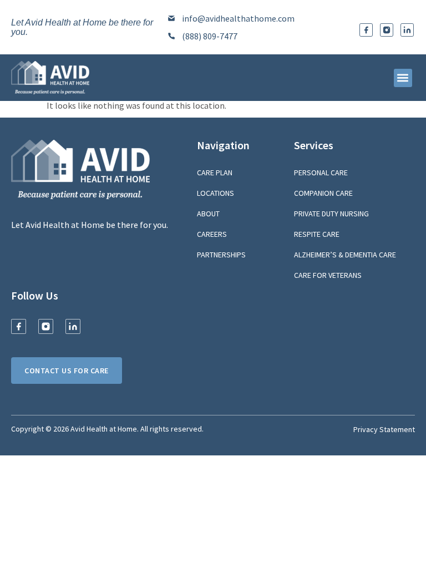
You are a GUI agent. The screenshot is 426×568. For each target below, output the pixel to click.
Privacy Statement (384, 429)
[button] (403, 78)
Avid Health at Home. (104, 429)
